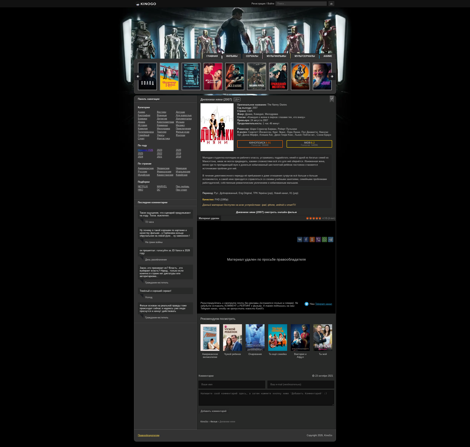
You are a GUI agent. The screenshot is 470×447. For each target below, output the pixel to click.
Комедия (143, 128)
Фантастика (163, 138)
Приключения (183, 128)
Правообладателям (148, 435)
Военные (162, 115)
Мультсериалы (305, 56)
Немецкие (181, 168)
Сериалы (252, 56)
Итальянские (183, 171)
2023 (159, 150)
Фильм (213, 421)
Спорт (141, 138)
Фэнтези (180, 135)
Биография (144, 115)
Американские (146, 168)
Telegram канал (323, 304)
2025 (140, 153)
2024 (140, 156)
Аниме (327, 56)
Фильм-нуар (182, 131)
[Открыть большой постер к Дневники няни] (217, 127)
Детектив (162, 118)
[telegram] (330, 239)
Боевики (142, 118)
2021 (159, 156)
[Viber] (318, 239)
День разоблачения (156, 259)
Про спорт (181, 189)
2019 (178, 153)
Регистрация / (259, 3)
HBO (140, 189)
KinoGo (204, 421)
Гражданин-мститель (156, 282)
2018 (178, 156)
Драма (141, 122)
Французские (164, 171)
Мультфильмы (276, 56)
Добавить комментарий (213, 411)
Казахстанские (165, 175)
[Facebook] (306, 239)
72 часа (149, 222)
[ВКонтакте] (300, 239)
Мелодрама (163, 128)
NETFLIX (143, 186)
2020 (178, 150)
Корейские (181, 175)
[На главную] (145, 4)
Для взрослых (184, 115)
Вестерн (161, 112)
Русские (142, 171)
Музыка (180, 122)
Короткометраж (165, 122)
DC (158, 189)
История (142, 125)
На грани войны (153, 242)
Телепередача (146, 131)
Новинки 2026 (145, 150)
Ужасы (160, 135)
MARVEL (162, 186)
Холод (148, 297)
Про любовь (182, 186)
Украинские (163, 168)
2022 (159, 153)
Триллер (161, 131)
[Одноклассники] (312, 239)
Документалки (184, 118)
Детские (180, 112)
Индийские (144, 175)
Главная (212, 56)
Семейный (143, 135)
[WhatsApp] (324, 239)
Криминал (162, 125)
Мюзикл (180, 125)
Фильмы (232, 56)
